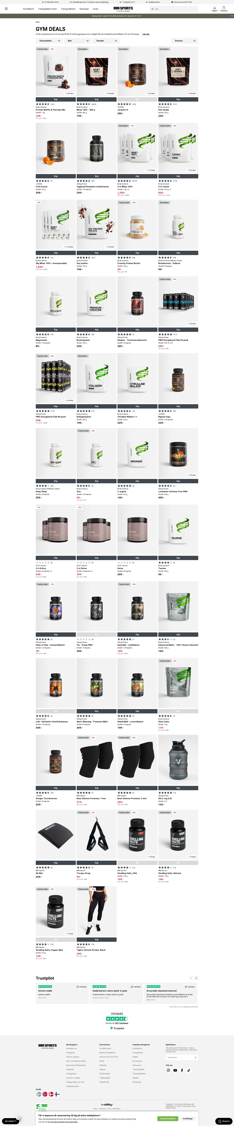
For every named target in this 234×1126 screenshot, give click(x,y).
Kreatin (135, 1057)
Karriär (101, 1061)
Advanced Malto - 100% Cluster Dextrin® (178, 645)
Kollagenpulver (84, 417)
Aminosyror (137, 1065)
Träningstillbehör (68, 9)
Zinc (79, 491)
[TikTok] (188, 1070)
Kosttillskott (28, 9)
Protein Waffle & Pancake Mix (50, 110)
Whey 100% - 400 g (86, 110)
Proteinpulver (138, 1053)
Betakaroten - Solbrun (169, 263)
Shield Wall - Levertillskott (130, 721)
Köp (55, 99)
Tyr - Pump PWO (85, 645)
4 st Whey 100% (125, 186)
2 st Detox (41, 568)
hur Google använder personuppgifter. (63, 1122)
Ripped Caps (164, 417)
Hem (38, 22)
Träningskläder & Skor (47, 9)
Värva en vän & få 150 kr (108, 1057)
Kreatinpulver (83, 340)
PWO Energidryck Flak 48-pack (51, 417)
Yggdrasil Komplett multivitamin (93, 186)
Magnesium (41, 340)
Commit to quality (73, 1078)
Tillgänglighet (104, 1078)
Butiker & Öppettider (107, 1053)
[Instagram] (168, 1070)
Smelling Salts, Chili (127, 873)
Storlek (100, 41)
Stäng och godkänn (168, 1119)
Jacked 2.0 (122, 110)
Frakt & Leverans (72, 1057)
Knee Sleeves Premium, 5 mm (132, 798)
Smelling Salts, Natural (169, 873)
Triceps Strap (83, 873)
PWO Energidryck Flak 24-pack (173, 340)
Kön (70, 41)
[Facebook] (182, 1070)
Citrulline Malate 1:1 (127, 417)
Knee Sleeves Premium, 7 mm (91, 798)
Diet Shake (163, 110)
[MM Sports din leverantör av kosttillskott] (123, 9)
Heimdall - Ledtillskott (128, 645)
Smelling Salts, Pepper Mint (49, 950)
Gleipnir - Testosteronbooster (132, 340)
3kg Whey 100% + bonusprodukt (51, 263)
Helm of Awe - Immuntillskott (50, 645)
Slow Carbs (163, 721)
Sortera (179, 41)
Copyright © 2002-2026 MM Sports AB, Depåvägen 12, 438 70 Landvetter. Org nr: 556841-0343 (181, 1106)
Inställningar (188, 1119)
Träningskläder (138, 1069)
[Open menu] (6, 9)
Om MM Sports (105, 1048)
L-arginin (121, 491)
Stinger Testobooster (46, 798)
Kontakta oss (71, 1048)
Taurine (162, 568)
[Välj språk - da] (51, 1096)
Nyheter (136, 1078)
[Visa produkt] (43, 104)
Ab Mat (39, 873)
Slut (137, 99)
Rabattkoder (104, 1082)
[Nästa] (191, 978)
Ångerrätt (70, 1069)
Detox (120, 568)
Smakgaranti (71, 1074)
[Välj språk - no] (45, 1096)
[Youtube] (175, 1070)
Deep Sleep (41, 491)
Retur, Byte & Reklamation (76, 1065)
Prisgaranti (70, 1053)
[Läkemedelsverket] (42, 1109)
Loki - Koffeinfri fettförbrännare (52, 721)
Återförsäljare (104, 1074)
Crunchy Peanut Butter (128, 263)
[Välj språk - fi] (57, 1096)
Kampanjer (84, 9)
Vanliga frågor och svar (75, 1082)
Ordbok (102, 1069)
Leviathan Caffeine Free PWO (173, 491)
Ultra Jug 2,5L (165, 798)
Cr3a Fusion (41, 186)
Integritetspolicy (72, 1086)
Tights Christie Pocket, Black (91, 950)
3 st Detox (82, 568)
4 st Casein (163, 186)
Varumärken (46, 41)
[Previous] (196, 978)
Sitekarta (102, 1065)
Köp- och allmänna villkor (76, 1061)
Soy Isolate (82, 263)
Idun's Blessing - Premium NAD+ (92, 721)
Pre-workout (137, 1061)
